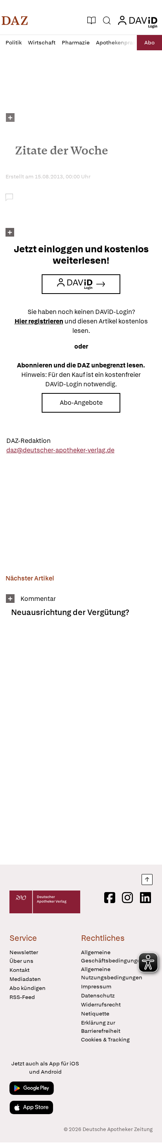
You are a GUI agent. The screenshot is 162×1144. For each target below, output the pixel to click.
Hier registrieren (39, 321)
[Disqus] (81, 744)
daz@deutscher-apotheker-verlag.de (60, 450)
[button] (15, 20)
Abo (149, 42)
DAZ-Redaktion (28, 441)
